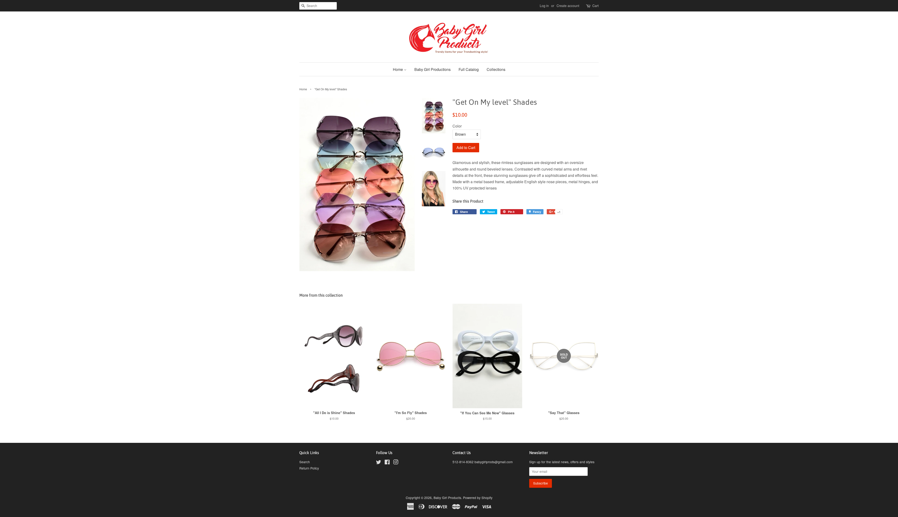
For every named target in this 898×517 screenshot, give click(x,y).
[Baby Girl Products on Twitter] (378, 462)
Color (457, 126)
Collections (496, 69)
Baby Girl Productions (432, 69)
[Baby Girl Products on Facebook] (387, 462)
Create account (568, 5)
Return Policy (309, 468)
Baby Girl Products (447, 497)
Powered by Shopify (477, 497)
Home (398, 69)
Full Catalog (469, 69)
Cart (595, 5)
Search (304, 461)
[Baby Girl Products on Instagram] (395, 462)
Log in (544, 5)
